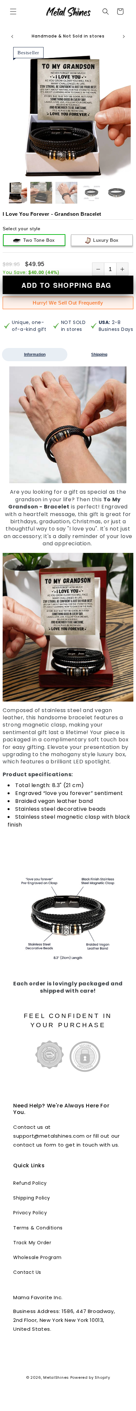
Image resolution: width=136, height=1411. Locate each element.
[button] (13, 11)
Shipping (99, 354)
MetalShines (56, 1377)
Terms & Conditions (38, 1228)
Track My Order (32, 1242)
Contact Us (27, 1272)
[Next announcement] (124, 36)
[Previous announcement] (12, 36)
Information (35, 354)
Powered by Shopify (90, 1377)
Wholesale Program (37, 1257)
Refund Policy (30, 1183)
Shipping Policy (31, 1198)
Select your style (21, 228)
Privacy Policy (30, 1212)
